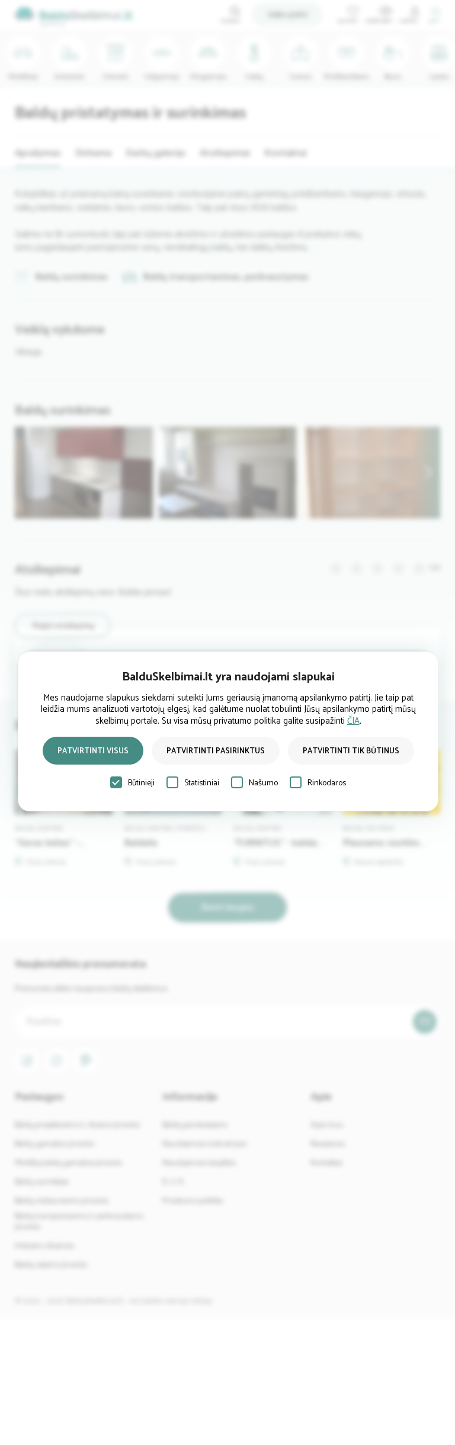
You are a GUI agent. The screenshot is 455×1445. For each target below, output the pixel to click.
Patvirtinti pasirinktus (215, 751)
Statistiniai (201, 783)
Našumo (263, 783)
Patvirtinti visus (93, 751)
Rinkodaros (326, 783)
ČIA (353, 721)
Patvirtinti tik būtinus (351, 751)
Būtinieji (141, 783)
